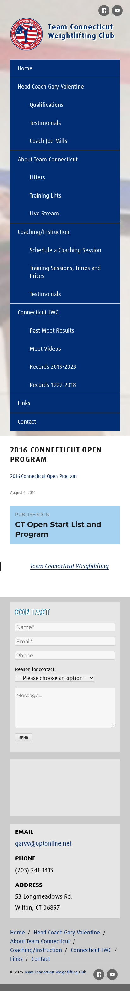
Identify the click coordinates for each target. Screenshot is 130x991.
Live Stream (44, 214)
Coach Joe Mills (48, 141)
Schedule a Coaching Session (65, 250)
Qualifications (46, 105)
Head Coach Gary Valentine (51, 87)
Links (24, 403)
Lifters (37, 178)
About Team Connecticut (48, 160)
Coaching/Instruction (43, 232)
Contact (27, 422)
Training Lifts (45, 196)
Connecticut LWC (38, 313)
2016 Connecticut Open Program (43, 476)
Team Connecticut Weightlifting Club (55, 972)
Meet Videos (45, 349)
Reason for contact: (35, 669)
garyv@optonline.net (43, 844)
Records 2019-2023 (53, 367)
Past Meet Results (52, 331)
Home (25, 69)
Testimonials (45, 123)
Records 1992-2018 (53, 385)
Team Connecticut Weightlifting (69, 566)
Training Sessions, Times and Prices (65, 272)
